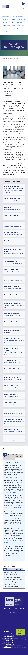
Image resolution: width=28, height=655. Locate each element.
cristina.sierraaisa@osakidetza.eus (12, 362)
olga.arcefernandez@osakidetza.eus (12, 226)
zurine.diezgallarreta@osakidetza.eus (13, 263)
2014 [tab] (9, 459)
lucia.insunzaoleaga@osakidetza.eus (12, 404)
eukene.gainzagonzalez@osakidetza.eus (13, 288)
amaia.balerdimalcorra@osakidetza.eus (13, 243)
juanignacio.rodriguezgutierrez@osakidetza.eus (14, 353)
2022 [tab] (17, 454)
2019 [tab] (9, 456)
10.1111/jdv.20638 (11, 492)
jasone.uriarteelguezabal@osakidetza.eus (14, 371)
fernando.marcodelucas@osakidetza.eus (13, 297)
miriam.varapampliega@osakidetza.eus (13, 379)
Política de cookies (7, 648)
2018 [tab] (13, 456)
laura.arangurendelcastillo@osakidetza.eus (14, 422)
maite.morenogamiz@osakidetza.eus (13, 440)
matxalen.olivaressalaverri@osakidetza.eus (14, 341)
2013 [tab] (13, 459)
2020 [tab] (5, 456)
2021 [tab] (21, 454)
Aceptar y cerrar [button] (20, 632)
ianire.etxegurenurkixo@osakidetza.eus (13, 271)
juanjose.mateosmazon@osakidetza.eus (13, 324)
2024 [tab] (9, 454)
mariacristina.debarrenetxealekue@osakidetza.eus (14, 254)
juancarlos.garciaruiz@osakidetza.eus (13, 190)
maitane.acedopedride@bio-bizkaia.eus (13, 413)
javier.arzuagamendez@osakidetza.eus (13, 234)
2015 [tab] (5, 459)
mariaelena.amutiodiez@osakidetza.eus (13, 209)
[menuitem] (6, 16)
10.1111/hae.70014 (12, 477)
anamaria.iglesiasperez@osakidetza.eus (13, 387)
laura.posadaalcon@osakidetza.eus (12, 396)
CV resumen (7, 192)
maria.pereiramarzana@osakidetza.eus (13, 431)
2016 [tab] (21, 456)
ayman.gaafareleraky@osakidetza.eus (13, 280)
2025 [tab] (5, 454)
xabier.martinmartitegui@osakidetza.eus (13, 315)
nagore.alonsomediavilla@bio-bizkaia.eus (13, 200)
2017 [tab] (17, 456)
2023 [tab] (13, 454)
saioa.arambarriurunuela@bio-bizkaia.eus (13, 217)
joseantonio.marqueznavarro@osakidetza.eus (14, 306)
